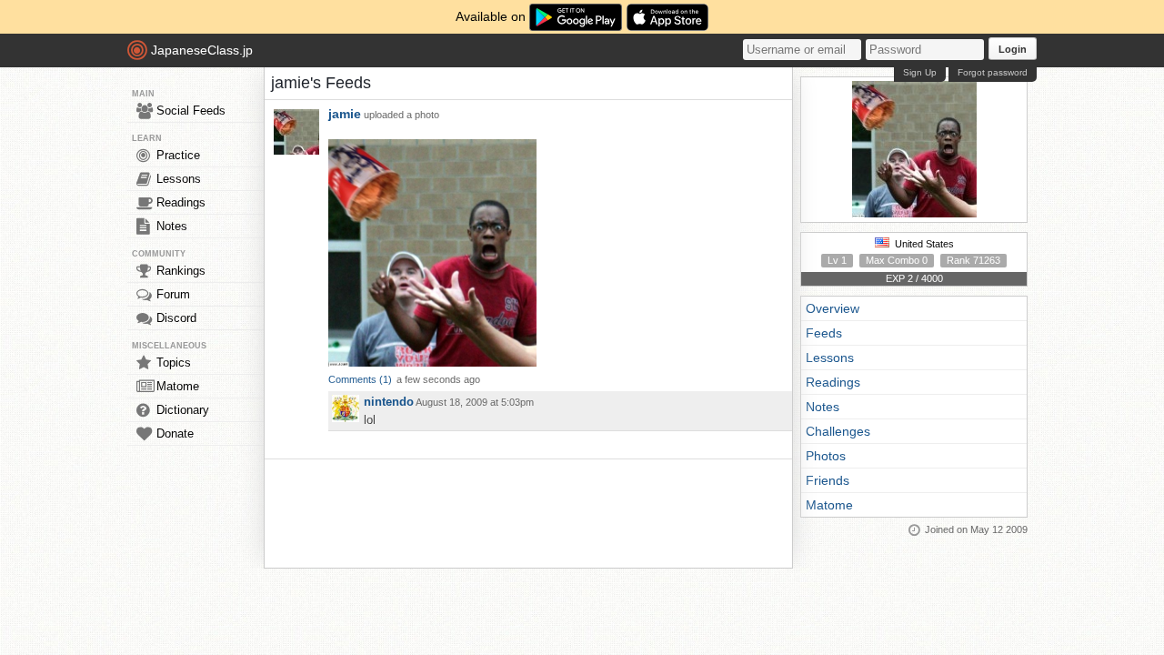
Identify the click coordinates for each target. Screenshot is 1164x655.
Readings (181, 202)
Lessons (178, 179)
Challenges (838, 431)
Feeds (824, 333)
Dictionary (182, 410)
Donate (175, 433)
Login (1012, 49)
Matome (177, 386)
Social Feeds (191, 110)
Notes (171, 226)
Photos (826, 455)
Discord (176, 318)
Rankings (181, 270)
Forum (173, 294)
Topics (173, 362)
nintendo (389, 401)
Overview (832, 308)
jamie (344, 113)
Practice (178, 155)
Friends (827, 480)
